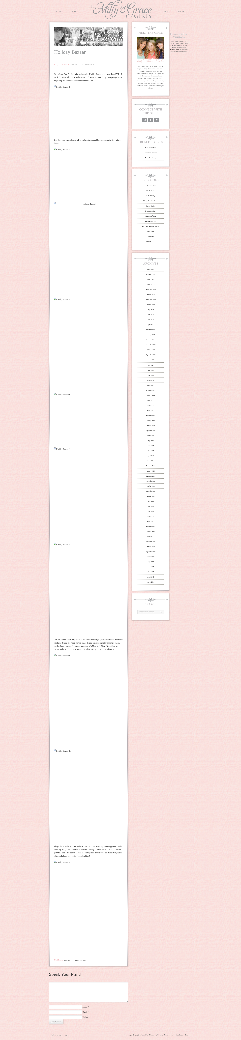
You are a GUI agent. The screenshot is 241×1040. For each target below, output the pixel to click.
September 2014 (151, 430)
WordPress (179, 1034)
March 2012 (150, 582)
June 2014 (151, 446)
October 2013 (151, 486)
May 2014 (151, 451)
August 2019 (151, 360)
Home (59, 11)
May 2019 (151, 375)
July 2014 (151, 441)
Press (181, 11)
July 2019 (151, 365)
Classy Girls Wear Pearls (150, 201)
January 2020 (151, 335)
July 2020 (151, 309)
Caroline (73, 65)
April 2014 (150, 456)
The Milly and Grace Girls (120, 17)
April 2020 (150, 325)
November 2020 (151, 289)
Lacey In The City (150, 221)
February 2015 (150, 415)
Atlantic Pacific (150, 191)
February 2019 (150, 390)
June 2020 (151, 314)
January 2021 (151, 279)
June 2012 (151, 567)
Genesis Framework (165, 1034)
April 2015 (150, 405)
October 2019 (151, 350)
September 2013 (151, 491)
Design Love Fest (150, 211)
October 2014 (151, 425)
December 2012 (150, 536)
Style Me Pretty (150, 241)
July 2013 (151, 501)
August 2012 (151, 557)
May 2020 (151, 320)
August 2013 (151, 496)
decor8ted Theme (147, 1034)
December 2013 (150, 476)
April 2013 (150, 516)
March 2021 (150, 269)
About (75, 11)
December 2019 (150, 340)
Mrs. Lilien (150, 231)
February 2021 (150, 274)
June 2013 (151, 506)
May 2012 (151, 572)
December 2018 (150, 400)
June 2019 (151, 370)
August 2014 (151, 436)
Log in (187, 1034)
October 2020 (151, 294)
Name (84, 1006)
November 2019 (151, 345)
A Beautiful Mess (150, 186)
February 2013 (150, 526)
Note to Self (150, 236)
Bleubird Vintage (151, 196)
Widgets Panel (175, 50)
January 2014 (151, 471)
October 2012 (151, 546)
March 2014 (150, 461)
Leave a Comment (88, 65)
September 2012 (151, 552)
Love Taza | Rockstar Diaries (150, 226)
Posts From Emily (150, 158)
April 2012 (150, 577)
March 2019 (150, 385)
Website (85, 1017)
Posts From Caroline (150, 153)
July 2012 (151, 562)
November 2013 (151, 481)
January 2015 (151, 420)
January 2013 (151, 531)
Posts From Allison (151, 148)
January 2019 (151, 395)
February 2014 (150, 466)
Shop (165, 11)
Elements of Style (150, 216)
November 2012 (151, 541)
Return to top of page (59, 1034)
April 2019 (150, 380)
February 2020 (150, 330)
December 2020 (150, 284)
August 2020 (151, 304)
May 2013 (151, 511)
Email (84, 1012)
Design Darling (150, 206)
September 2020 (151, 299)
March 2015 (150, 410)
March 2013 (150, 521)
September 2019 (151, 355)
